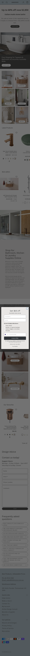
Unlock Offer (15, 338)
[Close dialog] (27, 308)
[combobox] (6, 334)
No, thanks (15, 346)
